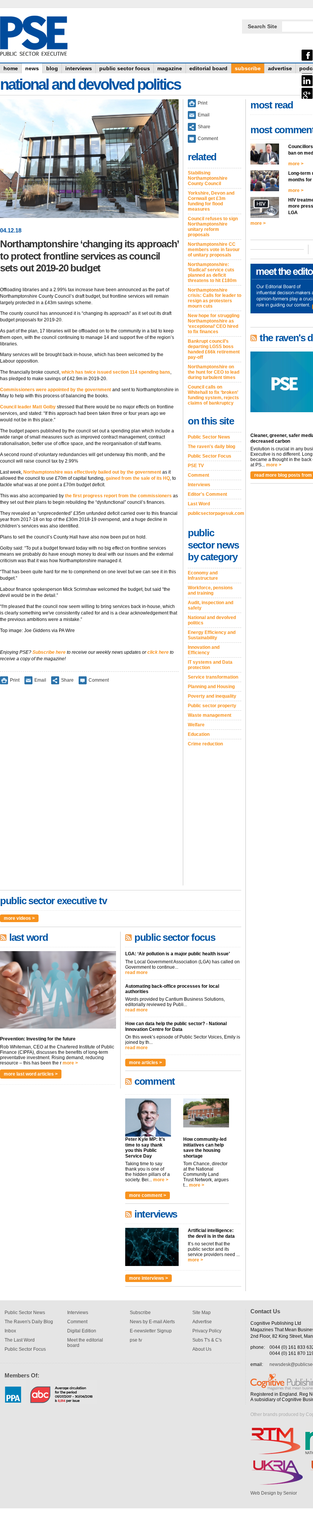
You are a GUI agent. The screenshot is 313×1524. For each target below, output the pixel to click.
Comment (99, 680)
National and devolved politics (212, 620)
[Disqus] (89, 790)
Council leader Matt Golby (28, 407)
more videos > (19, 918)
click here (158, 652)
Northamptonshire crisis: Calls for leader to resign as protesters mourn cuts (214, 298)
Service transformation (213, 677)
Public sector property (212, 705)
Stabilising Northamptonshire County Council (207, 178)
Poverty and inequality (212, 696)
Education (199, 734)
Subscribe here (49, 652)
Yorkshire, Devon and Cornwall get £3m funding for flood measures (211, 201)
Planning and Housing (211, 686)
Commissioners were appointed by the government (55, 389)
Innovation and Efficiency (203, 650)
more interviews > (148, 1278)
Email (40, 680)
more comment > (147, 1195)
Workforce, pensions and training (210, 590)
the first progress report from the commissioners (118, 495)
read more (136, 972)
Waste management (209, 715)
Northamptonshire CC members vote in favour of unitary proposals (214, 250)
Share (67, 680)
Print (14, 680)
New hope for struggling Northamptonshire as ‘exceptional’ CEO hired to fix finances (213, 323)
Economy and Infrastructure (203, 575)
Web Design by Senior (273, 1493)
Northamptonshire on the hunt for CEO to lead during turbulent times (213, 372)
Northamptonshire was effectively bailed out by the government (92, 472)
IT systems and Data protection (210, 665)
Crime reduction (205, 744)
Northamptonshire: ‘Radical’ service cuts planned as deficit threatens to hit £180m (212, 272)
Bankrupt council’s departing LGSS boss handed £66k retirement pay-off (214, 349)
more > (70, 1063)
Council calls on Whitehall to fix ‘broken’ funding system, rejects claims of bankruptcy (213, 395)
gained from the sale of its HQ (138, 478)
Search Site (262, 26)
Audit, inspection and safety (210, 605)
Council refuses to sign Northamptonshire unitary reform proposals (213, 226)
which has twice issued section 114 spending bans (115, 372)
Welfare (196, 724)
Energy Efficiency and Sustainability (212, 635)
